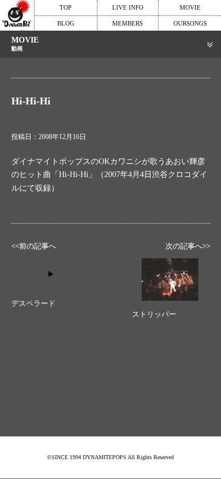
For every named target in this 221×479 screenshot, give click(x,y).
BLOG (65, 23)
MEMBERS (127, 23)
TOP (65, 7)
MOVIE (190, 7)
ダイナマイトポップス (17, 15)
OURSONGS (190, 23)
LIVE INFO (127, 7)
